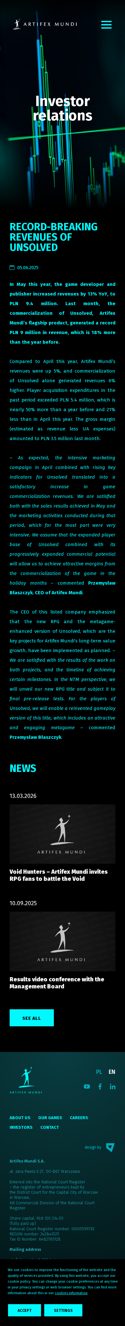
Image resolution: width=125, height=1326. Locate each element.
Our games (50, 1117)
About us (20, 1117)
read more (62, 834)
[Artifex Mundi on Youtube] (87, 1086)
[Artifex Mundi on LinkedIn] (112, 1086)
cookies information (71, 1293)
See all (31, 1018)
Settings (63, 1310)
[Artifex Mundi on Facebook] (100, 1086)
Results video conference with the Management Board (57, 983)
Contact (49, 1127)
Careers (79, 1117)
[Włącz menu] (106, 25)
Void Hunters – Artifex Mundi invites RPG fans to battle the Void (59, 875)
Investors (21, 1127)
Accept (24, 1310)
